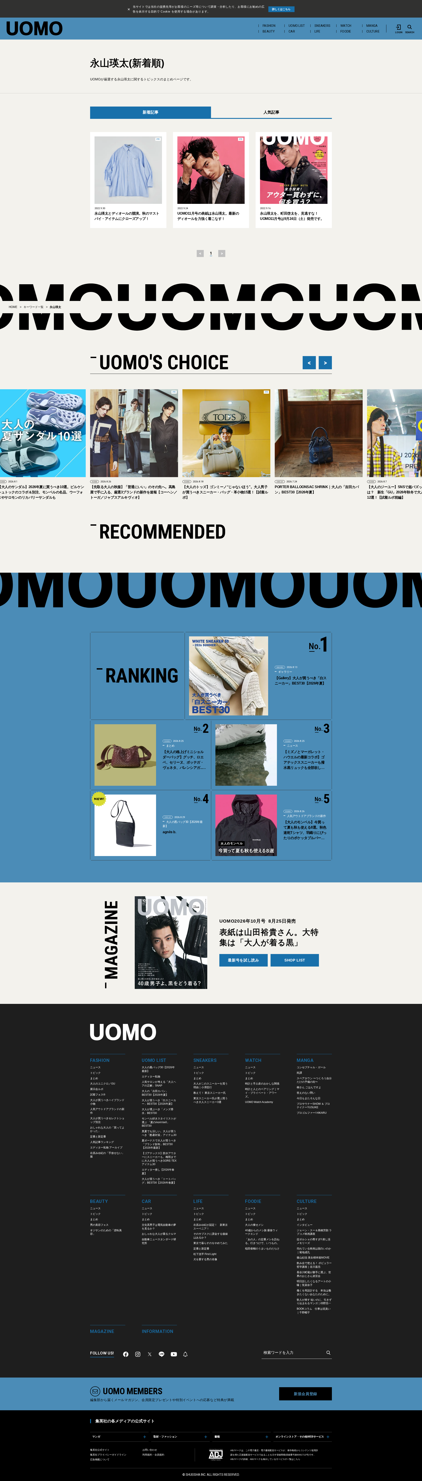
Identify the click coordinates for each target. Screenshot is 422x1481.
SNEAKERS (322, 25)
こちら (297, 1459)
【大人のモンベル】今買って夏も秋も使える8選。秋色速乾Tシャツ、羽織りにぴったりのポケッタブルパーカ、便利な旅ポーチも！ (305, 830)
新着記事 (150, 112)
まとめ (169, 745)
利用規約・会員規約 (153, 1454)
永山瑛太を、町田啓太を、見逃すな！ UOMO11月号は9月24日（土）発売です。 (292, 216)
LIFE (317, 31)
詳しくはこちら (281, 9)
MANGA (372, 25)
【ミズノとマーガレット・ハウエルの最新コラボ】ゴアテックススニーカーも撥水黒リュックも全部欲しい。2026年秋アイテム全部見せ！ (304, 760)
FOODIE (345, 31)
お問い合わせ (149, 1449)
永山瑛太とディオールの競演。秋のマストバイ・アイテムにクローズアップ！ (127, 216)
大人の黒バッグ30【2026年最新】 (182, 824)
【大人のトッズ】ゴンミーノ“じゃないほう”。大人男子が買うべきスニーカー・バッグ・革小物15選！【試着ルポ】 (133, 492)
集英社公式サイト (99, 1449)
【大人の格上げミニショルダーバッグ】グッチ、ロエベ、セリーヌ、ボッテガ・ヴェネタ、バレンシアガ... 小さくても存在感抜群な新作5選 (183, 760)
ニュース (292, 745)
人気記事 (271, 112)
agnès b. (169, 832)
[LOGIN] (398, 27)
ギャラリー (284, 672)
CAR (292, 31)
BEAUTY (269, 31)
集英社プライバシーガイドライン (108, 1454)
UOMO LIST (297, 25)
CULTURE (373, 31)
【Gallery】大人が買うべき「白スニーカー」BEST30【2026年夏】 (301, 680)
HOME (13, 307)
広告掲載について (99, 1459)
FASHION (269, 25)
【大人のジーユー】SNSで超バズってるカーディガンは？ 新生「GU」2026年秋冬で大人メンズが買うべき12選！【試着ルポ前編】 (317, 492)
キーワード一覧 (34, 307)
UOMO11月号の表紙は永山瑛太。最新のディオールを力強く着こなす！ (208, 216)
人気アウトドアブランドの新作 (306, 816)
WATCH (345, 25)
